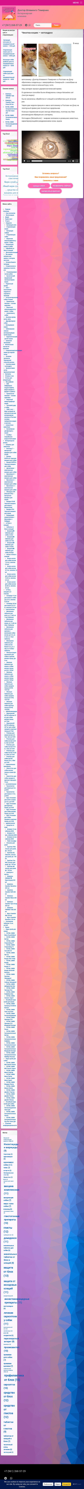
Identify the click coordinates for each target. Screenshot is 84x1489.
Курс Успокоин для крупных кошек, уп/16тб (10, 805)
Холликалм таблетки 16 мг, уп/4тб (8, 923)
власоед (8, 1209)
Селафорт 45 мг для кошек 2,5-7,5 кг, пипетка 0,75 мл (10, 605)
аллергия (7, 1170)
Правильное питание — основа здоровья (10, 303)
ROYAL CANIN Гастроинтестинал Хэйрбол (10, 1039)
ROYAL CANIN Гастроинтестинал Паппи (11, 117)
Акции (7, 217)
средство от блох (9, 1396)
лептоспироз (8, 1307)
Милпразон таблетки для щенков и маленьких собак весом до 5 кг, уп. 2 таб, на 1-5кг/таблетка (9, 633)
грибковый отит (8, 1235)
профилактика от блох (14, 1377)
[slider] (49, 161)
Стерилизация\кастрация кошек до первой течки (13, 352)
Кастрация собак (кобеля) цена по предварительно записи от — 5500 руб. (8, 63)
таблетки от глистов (8, 1427)
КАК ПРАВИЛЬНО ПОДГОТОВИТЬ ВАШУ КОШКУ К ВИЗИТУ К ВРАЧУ (9, 387)
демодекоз (10, 1240)
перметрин (7, 1344)
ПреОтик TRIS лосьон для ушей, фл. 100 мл (10, 849)
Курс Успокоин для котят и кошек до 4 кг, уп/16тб (10, 799)
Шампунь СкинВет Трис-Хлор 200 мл (10, 102)
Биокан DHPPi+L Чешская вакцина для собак (10, 464)
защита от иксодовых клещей (10, 1287)
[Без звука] (73, 161)
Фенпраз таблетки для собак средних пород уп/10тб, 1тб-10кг (9, 695)
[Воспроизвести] (24, 161)
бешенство (8, 1177)
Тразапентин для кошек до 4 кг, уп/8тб (10, 788)
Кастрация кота (11, 225)
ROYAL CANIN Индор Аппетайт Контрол (9, 970)
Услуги (7, 221)
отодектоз (8, 1335)
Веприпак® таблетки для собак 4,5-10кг (9, 539)
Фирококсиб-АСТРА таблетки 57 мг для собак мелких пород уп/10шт (10, 717)
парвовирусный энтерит (11, 1340)
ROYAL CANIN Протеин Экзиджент (9, 976)
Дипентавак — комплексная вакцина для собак (10, 470)
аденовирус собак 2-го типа (9, 1165)
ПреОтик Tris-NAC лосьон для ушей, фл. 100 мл (10, 862)
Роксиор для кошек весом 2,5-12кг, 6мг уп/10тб (9, 735)
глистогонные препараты (11, 1219)
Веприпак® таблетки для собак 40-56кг (9, 550)
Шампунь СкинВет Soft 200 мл (10, 892)
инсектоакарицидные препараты (16, 1301)
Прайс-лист (8, 219)
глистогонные (10, 609)
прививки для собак (8, 1357)
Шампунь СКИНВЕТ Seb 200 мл (9, 96)
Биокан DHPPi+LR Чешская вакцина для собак (10, 458)
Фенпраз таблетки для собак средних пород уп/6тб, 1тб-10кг (9, 686)
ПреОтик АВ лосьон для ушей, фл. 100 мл (10, 868)
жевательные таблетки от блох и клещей (10, 1258)
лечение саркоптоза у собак (10, 1318)
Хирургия (9, 223)
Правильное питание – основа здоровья (10, 395)
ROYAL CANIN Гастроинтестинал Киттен (10, 1033)
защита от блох (8, 1271)
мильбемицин (8, 1331)
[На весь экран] (77, 161)
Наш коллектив (10, 213)
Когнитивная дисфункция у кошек (9, 431)
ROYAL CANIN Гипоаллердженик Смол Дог (11, 124)
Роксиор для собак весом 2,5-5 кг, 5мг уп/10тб (10, 741)
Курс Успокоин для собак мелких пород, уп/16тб (10, 811)
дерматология (10, 823)
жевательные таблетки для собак (9, 1248)
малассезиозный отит (8, 1328)
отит (5, 1333)
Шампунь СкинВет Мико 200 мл (11, 898)
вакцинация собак (8, 1199)
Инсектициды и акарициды (11, 1147)
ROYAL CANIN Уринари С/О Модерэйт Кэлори (10, 1023)
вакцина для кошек (8, 1182)
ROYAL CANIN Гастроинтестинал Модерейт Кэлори (10, 1049)
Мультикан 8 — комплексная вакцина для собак (10, 476)
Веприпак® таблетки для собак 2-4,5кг (9, 533)
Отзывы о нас (9, 376)
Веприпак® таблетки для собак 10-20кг (9, 544)
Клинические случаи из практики (8, 346)
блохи (5, 1179)
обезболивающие (11, 711)
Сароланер (8, 1154)
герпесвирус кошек (8, 1212)
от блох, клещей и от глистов (7, 592)
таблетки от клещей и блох (8, 1438)
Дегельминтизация (12, 252)
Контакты (8, 374)
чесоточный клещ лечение (8, 1447)
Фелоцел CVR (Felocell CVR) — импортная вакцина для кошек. (9, 495)
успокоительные (11, 784)
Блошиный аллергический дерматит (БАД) (8, 1139)
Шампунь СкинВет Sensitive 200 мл (10, 886)
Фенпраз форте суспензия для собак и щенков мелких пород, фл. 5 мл (10, 656)
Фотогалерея (10, 215)
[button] (50, 147)
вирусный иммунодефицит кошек (9, 401)
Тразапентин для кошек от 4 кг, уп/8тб (10, 794)
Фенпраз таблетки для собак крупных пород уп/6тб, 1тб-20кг (9, 705)
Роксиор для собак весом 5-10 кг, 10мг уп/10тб (9, 747)
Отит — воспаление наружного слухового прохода (7, 291)
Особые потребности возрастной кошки (10, 437)
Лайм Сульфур (11, 841)
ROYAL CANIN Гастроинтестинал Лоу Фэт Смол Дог (10, 1119)
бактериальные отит (8, 1174)
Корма (7, 927)
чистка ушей (8, 1452)
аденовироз (8, 1158)
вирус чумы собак (8, 1204)
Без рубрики (9, 382)
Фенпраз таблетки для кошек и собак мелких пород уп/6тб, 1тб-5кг (8, 676)
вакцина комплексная (11, 1190)
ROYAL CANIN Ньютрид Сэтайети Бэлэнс (10, 1005)
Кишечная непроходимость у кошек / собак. (10, 240)
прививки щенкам (8, 1364)
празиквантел (11, 1349)
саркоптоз (9, 1386)
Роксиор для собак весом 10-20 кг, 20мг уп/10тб (10, 752)
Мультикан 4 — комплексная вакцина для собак (10, 488)
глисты (8, 1229)
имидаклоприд (8, 1296)
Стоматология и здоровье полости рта (10, 268)
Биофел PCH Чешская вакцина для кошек (10, 511)
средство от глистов (9, 1411)
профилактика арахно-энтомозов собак (8, 1370)
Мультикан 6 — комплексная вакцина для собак (10, 482)
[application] (51, 147)
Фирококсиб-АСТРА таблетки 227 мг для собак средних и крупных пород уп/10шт (10, 727)
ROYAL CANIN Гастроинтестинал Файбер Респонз (10, 1055)
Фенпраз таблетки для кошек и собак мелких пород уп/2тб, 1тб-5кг (8, 666)
